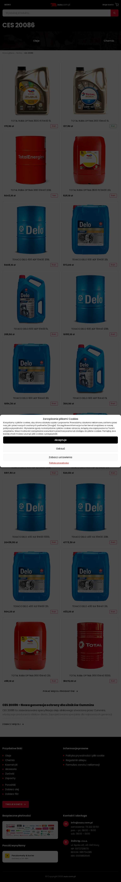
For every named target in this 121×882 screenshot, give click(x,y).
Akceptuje (60, 440)
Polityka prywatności (59, 463)
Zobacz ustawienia (60, 457)
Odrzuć (60, 448)
